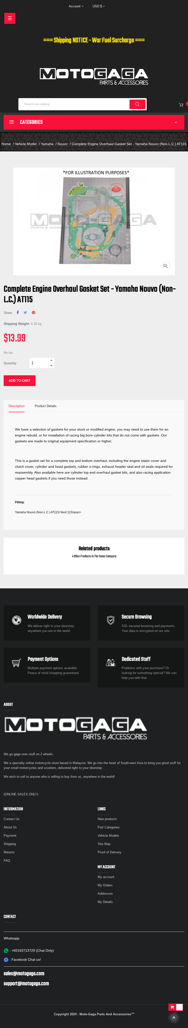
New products (107, 819)
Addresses (105, 893)
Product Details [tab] (46, 406)
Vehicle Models (108, 835)
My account (106, 877)
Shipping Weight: (17, 324)
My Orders (105, 885)
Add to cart (19, 380)
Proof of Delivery (109, 852)
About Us (10, 827)
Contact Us (12, 819)
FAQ (7, 860)
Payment (10, 835)
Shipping (10, 844)
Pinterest (33, 312)
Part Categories (109, 827)
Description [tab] (16, 406)
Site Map (104, 844)
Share (18, 312)
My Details (105, 902)
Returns (9, 852)
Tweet (25, 312)
